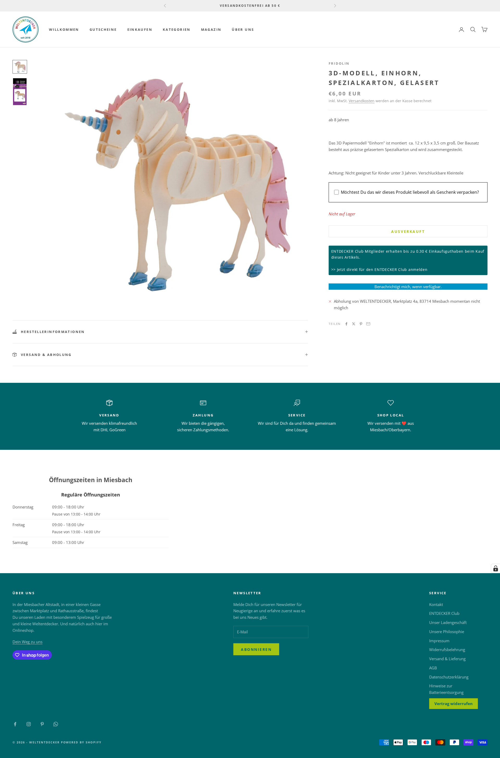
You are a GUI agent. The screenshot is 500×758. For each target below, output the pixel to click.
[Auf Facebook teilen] (346, 324)
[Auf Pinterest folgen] (42, 724)
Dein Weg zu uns (27, 641)
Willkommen (64, 29)
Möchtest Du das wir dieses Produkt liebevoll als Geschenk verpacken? (410, 192)
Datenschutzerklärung (448, 677)
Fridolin (339, 63)
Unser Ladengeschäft (448, 622)
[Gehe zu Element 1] (19, 67)
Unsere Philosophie (446, 631)
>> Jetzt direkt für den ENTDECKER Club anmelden (379, 269)
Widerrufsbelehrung (447, 649)
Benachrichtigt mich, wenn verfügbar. (408, 286)
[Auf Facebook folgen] (15, 724)
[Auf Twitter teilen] (354, 324)
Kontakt (436, 604)
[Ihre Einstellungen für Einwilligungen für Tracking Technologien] (495, 568)
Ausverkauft (408, 231)
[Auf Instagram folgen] (28, 724)
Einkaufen (139, 29)
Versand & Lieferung (447, 658)
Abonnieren (256, 649)
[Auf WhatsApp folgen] (55, 724)
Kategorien (177, 29)
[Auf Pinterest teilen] (361, 324)
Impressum (439, 640)
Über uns (243, 29)
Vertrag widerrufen (453, 703)
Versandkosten (361, 100)
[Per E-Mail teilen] (368, 324)
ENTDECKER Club (444, 613)
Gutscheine (103, 29)
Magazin (211, 29)
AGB (433, 667)
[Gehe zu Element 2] (19, 91)
